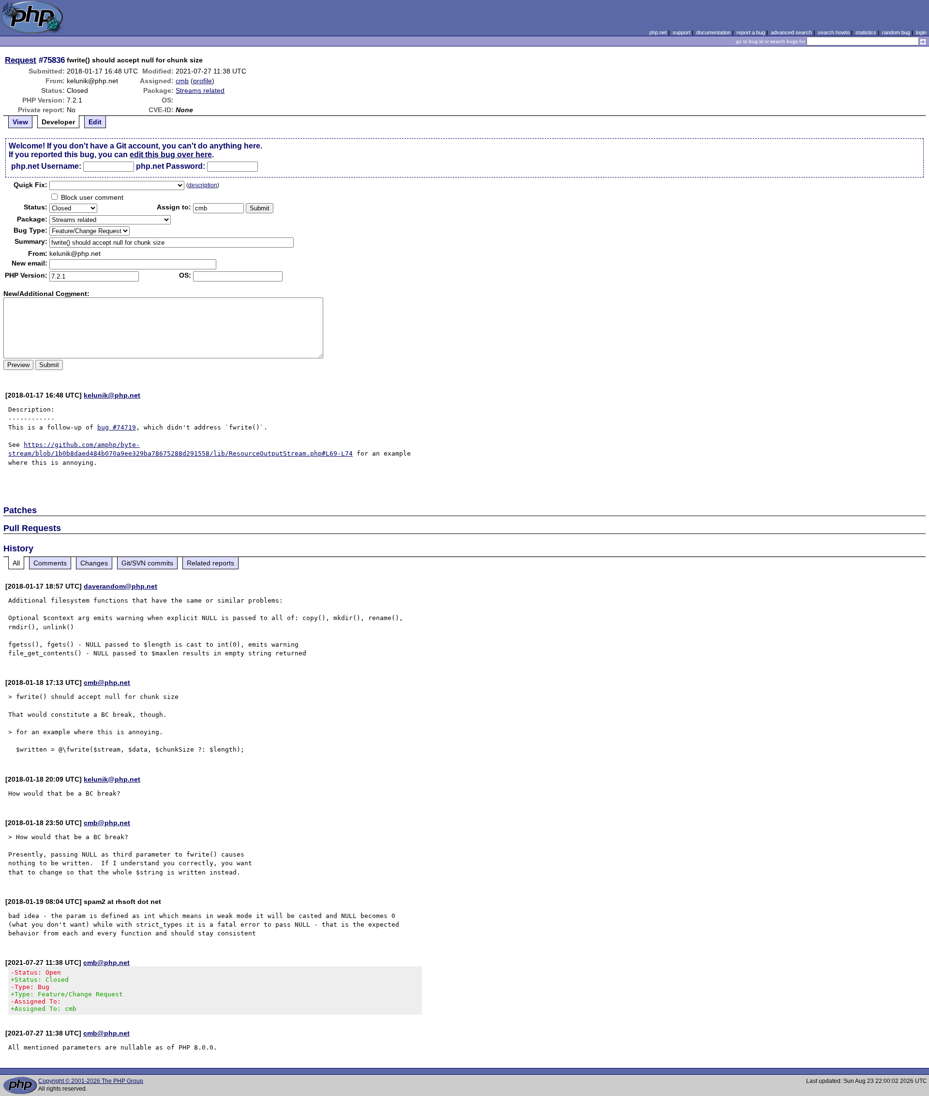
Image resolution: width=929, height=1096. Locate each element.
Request (20, 60)
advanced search (791, 32)
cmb (182, 81)
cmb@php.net (107, 682)
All (16, 563)
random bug (896, 32)
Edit (95, 122)
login (921, 32)
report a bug (750, 32)
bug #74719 (116, 427)
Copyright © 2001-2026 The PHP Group (90, 1081)
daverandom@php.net (120, 586)
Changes (94, 563)
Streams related (200, 90)
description (202, 185)
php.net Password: (170, 166)
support (681, 32)
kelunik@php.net (112, 395)
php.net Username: (46, 166)
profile (202, 81)
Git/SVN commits (147, 563)
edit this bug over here (171, 154)
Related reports (210, 563)
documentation (713, 32)
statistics (865, 32)
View (20, 122)
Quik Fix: (30, 185)
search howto (834, 32)
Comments (50, 563)
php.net (658, 32)
